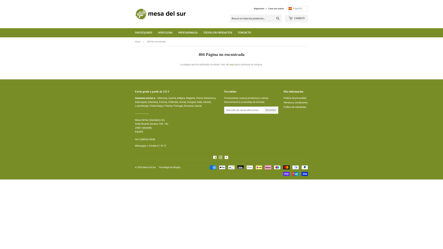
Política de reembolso (294, 107)
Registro (271, 110)
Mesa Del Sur (149, 167)
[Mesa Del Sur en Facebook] (215, 157)
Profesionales (188, 32)
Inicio (137, 41)
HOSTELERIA (165, 32)
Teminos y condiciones (295, 102)
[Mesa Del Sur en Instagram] (220, 157)
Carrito (299, 18)
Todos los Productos (217, 32)
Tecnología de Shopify (169, 167)
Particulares (143, 32)
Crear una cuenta (276, 8)
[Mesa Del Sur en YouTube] (226, 157)
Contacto (244, 32)
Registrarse (259, 8)
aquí (232, 64)
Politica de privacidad (294, 98)
